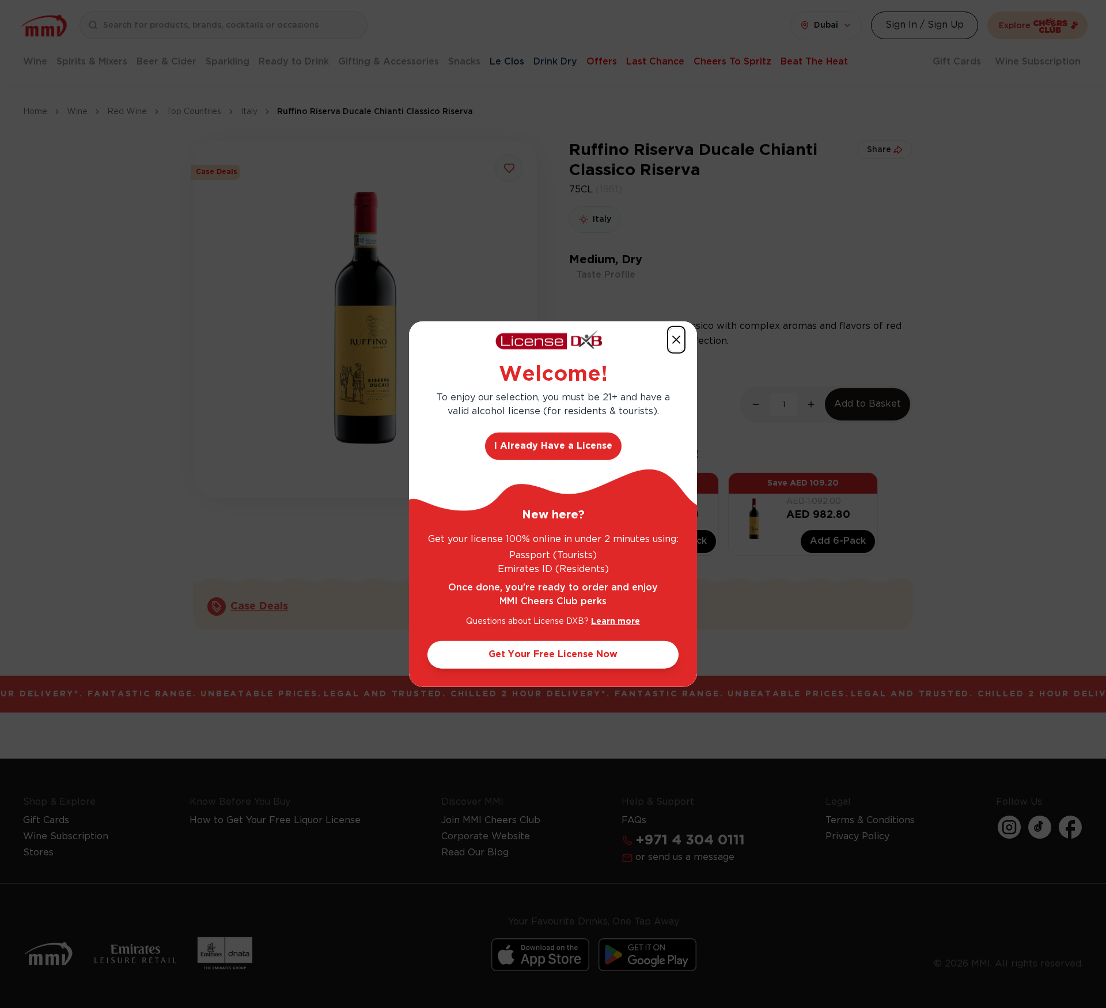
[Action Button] (676, 339)
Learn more (615, 620)
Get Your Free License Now (553, 654)
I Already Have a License (553, 445)
